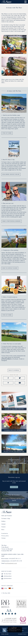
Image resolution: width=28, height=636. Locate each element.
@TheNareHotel (7, 576)
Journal (3, 524)
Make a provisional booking (11, 221)
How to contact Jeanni (9, 268)
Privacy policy (5, 535)
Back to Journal (14, 370)
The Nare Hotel (7, 573)
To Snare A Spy (5, 518)
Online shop (14, 469)
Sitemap (3, 538)
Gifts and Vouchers (6, 515)
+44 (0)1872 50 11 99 (16, 561)
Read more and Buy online (10, 174)
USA (5, 588)
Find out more (7, 133)
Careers (3, 527)
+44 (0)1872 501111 (22, 634)
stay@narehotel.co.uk (11, 563)
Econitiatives (4, 533)
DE (12, 588)
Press (2, 529)
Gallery (3, 521)
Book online (5, 634)
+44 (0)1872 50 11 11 (15, 558)
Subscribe (14, 487)
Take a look (14, 504)
